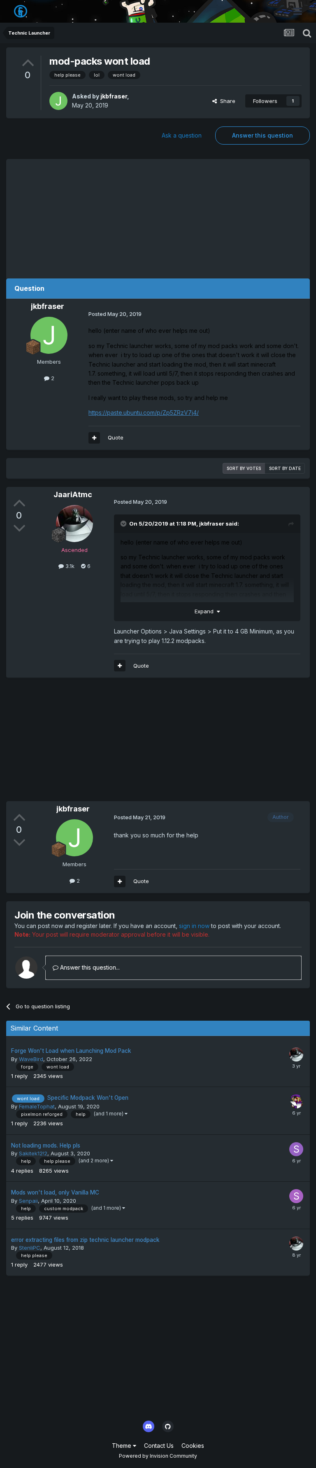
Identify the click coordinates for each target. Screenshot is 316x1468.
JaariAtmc (72, 494)
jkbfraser (113, 96)
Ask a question (182, 135)
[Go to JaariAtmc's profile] (74, 523)
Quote (115, 437)
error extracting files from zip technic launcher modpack (85, 1240)
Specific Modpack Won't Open (87, 1097)
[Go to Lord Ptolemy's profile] (296, 1101)
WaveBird (31, 1059)
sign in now (194, 925)
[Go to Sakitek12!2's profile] (296, 1149)
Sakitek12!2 (33, 1153)
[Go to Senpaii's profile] (296, 1196)
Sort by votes (244, 468)
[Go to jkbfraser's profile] (58, 101)
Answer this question (262, 135)
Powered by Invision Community (158, 1456)
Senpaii (28, 1200)
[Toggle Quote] (124, 523)
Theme (122, 1445)
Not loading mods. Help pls (45, 1145)
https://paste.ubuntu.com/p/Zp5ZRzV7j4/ (143, 412)
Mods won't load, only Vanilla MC (55, 1192)
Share (226, 101)
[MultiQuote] (94, 438)
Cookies (192, 1445)
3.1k (69, 566)
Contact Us (159, 1445)
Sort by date (285, 468)
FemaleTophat (37, 1106)
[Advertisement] (158, 216)
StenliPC (29, 1247)
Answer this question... (89, 967)
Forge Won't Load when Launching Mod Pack (71, 1050)
